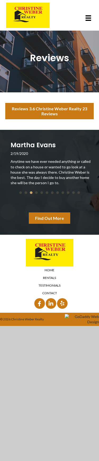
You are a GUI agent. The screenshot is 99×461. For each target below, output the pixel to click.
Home (49, 270)
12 (78, 192)
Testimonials (49, 285)
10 (68, 192)
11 (73, 192)
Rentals (49, 278)
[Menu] (88, 18)
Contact (49, 293)
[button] (49, 111)
